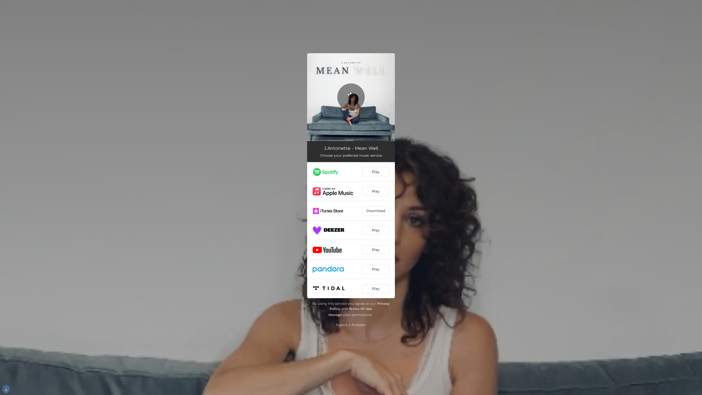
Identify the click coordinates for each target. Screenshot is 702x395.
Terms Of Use (360, 309)
